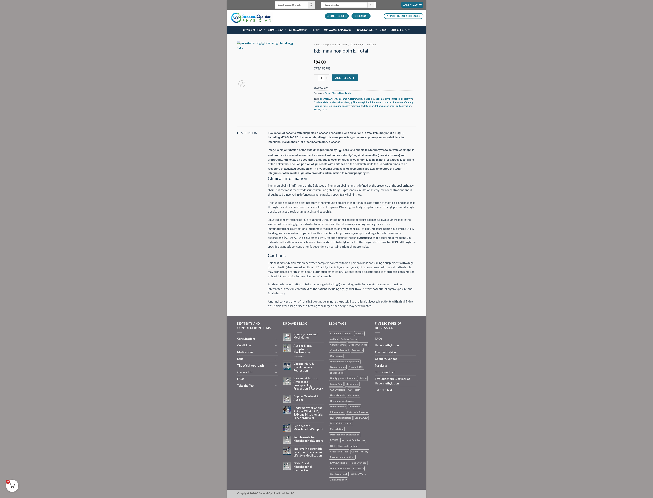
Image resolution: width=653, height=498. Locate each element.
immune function (323, 106)
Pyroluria (381, 365)
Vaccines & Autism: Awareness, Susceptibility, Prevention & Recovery (308, 383)
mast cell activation (400, 106)
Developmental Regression (344, 361)
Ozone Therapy (359, 451)
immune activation (382, 102)
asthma (343, 98)
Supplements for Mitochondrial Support (308, 439)
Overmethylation (347, 446)
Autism (334, 339)
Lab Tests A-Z (339, 44)
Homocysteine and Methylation (305, 336)
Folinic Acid (336, 384)
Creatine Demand (339, 350)
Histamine (337, 102)
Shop (326, 44)
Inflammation (382, 106)
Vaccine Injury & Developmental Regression (304, 367)
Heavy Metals (337, 395)
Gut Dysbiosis (337, 389)
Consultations (252, 29)
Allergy (334, 98)
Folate (363, 378)
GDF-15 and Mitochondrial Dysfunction (303, 467)
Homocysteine (338, 406)
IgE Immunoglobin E (360, 102)
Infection (369, 106)
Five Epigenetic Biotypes (343, 378)
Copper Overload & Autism (306, 398)
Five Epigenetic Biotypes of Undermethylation (392, 381)
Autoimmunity (355, 98)
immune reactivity (342, 106)
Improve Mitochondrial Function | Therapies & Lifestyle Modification (308, 452)
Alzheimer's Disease (341, 333)
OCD (332, 446)
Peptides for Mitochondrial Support (308, 427)
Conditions (275, 29)
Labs (314, 29)
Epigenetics (336, 372)
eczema (379, 98)
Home (317, 44)
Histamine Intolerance (342, 401)
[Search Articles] (370, 5)
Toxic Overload (358, 462)
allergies (324, 98)
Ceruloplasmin (338, 344)
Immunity (358, 106)
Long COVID (361, 417)
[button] (412, 5)
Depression (336, 356)
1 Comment (304, 356)
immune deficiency (403, 102)
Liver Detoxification (340, 417)
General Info (365, 29)
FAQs (383, 29)
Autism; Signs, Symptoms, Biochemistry (303, 349)
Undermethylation (340, 468)
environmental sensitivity (398, 98)
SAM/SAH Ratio (338, 462)
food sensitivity (322, 102)
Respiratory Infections (342, 457)
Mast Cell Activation (341, 423)
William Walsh (358, 474)
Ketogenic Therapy (357, 412)
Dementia (357, 350)
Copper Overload (358, 344)
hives (346, 102)
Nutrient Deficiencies (353, 440)
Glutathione (352, 384)
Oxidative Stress (339, 451)
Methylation (337, 429)
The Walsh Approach (337, 29)
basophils (369, 98)
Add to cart (344, 77)
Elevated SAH (356, 367)
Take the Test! (384, 390)
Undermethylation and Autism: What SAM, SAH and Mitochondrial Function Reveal (308, 413)
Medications (297, 29)
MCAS (317, 109)
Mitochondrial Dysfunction (344, 434)
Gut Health (354, 389)
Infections (354, 406)
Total (324, 109)
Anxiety (359, 333)
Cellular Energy (349, 339)
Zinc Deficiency (338, 479)
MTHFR (334, 440)
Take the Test (399, 29)
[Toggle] (276, 339)
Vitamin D (358, 468)
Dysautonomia (338, 367)
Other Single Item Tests (363, 44)
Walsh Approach (339, 474)
